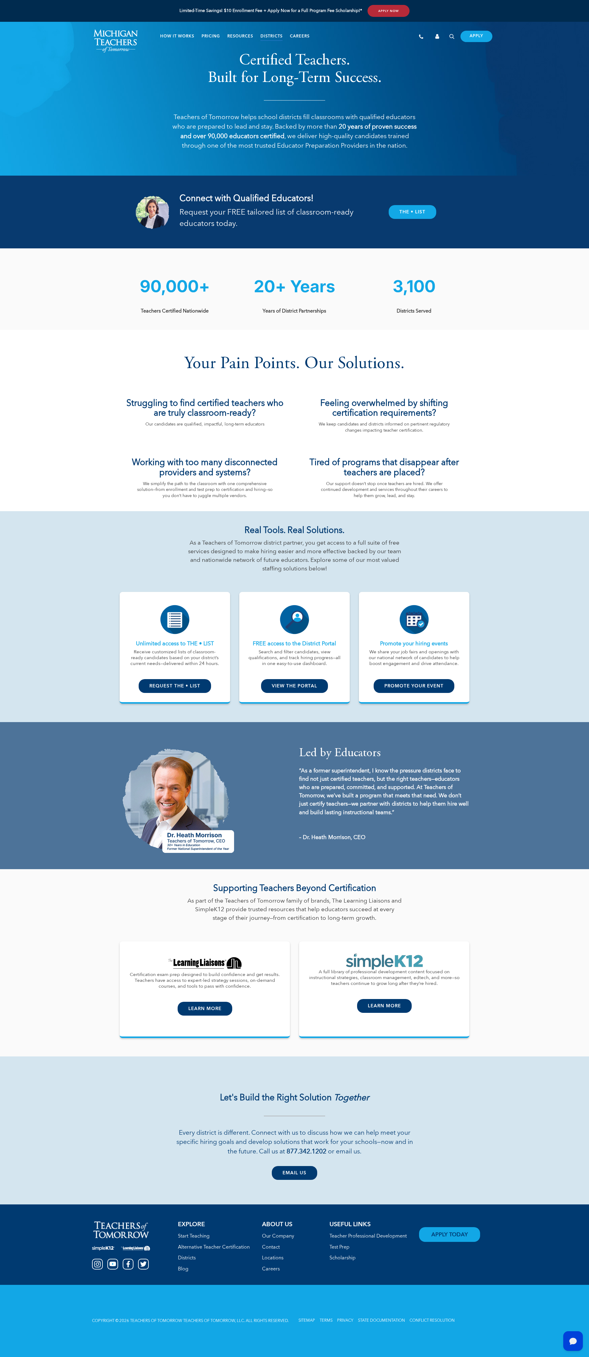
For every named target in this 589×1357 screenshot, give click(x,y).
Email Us (294, 1173)
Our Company (278, 1236)
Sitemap (306, 1321)
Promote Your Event (414, 686)
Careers (300, 36)
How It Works (177, 36)
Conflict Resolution (432, 1321)
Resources (240, 36)
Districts (271, 36)
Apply (476, 36)
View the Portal (294, 686)
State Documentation (381, 1321)
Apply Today (449, 1235)
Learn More (204, 1009)
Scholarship (342, 1258)
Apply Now (388, 11)
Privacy (345, 1321)
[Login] (437, 37)
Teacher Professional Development (368, 1236)
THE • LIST (412, 212)
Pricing (211, 36)
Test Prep (339, 1247)
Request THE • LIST (174, 686)
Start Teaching (194, 1236)
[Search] (451, 37)
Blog (183, 1269)
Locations (272, 1258)
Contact (271, 1247)
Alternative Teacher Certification (214, 1247)
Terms (326, 1321)
